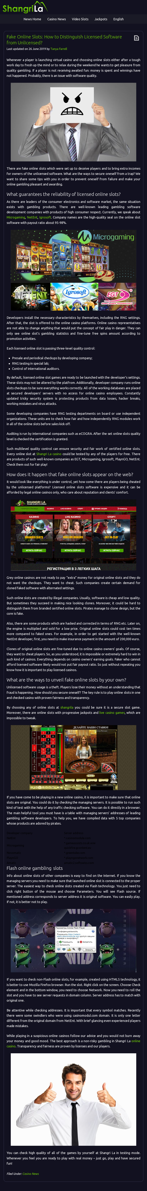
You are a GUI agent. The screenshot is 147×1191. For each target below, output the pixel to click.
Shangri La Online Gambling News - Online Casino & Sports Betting (35, 7)
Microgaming (16, 217)
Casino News (30, 1173)
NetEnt (32, 217)
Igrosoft (45, 217)
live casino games (112, 712)
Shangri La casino (48, 454)
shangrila (66, 707)
